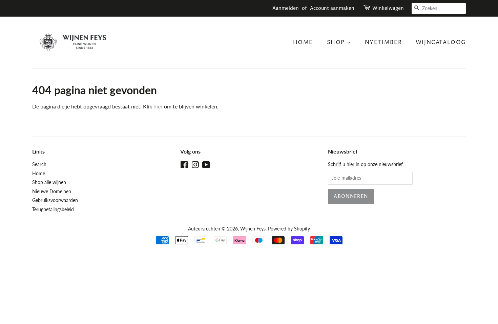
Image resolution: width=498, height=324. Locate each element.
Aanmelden (285, 8)
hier (158, 106)
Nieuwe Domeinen (51, 191)
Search (39, 164)
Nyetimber (383, 42)
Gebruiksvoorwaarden (55, 200)
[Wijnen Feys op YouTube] (206, 166)
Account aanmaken (332, 8)
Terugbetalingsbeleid (53, 209)
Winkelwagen (388, 8)
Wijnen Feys (253, 228)
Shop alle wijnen (49, 182)
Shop (337, 42)
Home (303, 42)
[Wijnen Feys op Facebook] (184, 166)
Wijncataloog (441, 42)
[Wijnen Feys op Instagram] (195, 166)
